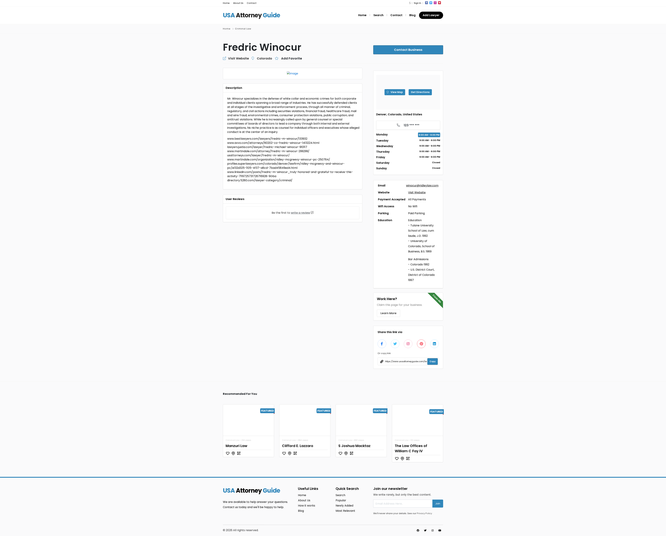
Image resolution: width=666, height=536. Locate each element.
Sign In (417, 3)
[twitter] (430, 2)
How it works (306, 506)
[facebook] (426, 2)
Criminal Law (243, 28)
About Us (238, 3)
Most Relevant (345, 511)
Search (378, 15)
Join (437, 503)
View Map (396, 92)
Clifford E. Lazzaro (297, 445)
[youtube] (439, 2)
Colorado (264, 58)
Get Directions (420, 92)
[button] (409, 3)
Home (226, 3)
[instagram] (435, 2)
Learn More (388, 313)
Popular (341, 500)
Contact (252, 3)
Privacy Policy (424, 513)
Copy (433, 361)
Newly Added (344, 506)
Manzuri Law (236, 445)
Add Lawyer (431, 15)
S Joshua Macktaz (354, 445)
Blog (412, 15)
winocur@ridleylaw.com (422, 186)
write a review (300, 213)
